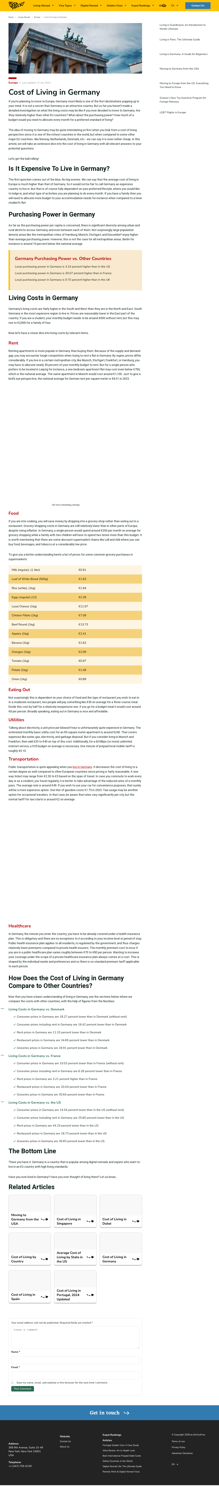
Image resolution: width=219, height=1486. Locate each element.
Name (15, 1352)
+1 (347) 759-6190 (20, 1466)
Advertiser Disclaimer (182, 1453)
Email (15, 1367)
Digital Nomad (89, 5)
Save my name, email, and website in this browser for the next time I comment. (62, 1382)
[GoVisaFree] (16, 5)
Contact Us (197, 5)
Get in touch (105, 1412)
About (162, 5)
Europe (37, 17)
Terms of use (178, 1441)
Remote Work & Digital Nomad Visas (121, 1471)
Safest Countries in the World (117, 1461)
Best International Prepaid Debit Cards (122, 1455)
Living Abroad (24, 17)
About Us (64, 1446)
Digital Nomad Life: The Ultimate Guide (122, 1466)
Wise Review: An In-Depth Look (119, 1450)
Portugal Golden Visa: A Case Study (121, 1445)
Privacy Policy (178, 1447)
